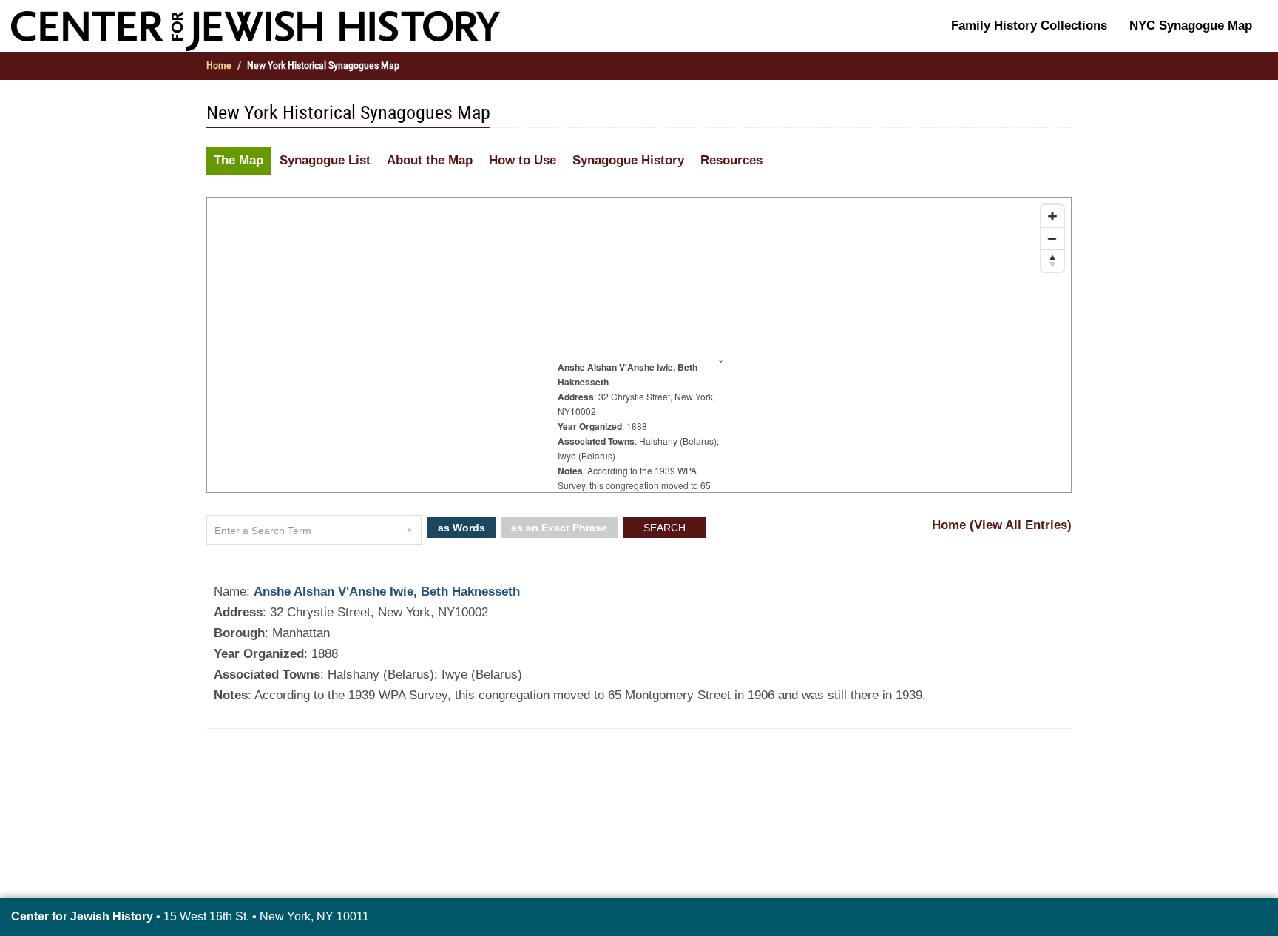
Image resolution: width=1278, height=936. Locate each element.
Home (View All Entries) (1002, 525)
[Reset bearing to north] (1052, 260)
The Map (238, 160)
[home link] (255, 30)
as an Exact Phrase (559, 527)
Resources (731, 160)
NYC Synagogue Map (1190, 25)
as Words (461, 527)
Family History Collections (1029, 25)
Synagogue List (325, 160)
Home (218, 65)
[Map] (639, 345)
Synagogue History (628, 160)
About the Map (430, 160)
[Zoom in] (1052, 216)
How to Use (522, 160)
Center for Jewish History (82, 916)
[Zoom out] (1052, 238)
